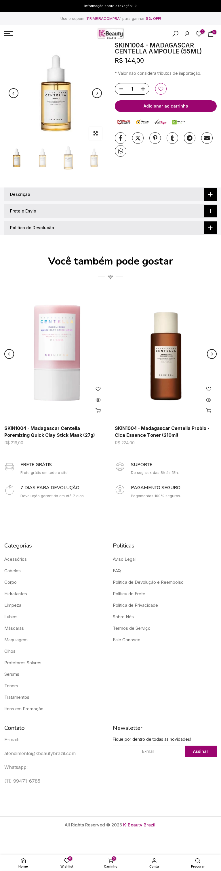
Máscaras (14, 628)
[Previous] (13, 93)
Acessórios (15, 559)
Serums (11, 674)
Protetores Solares (22, 662)
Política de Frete (129, 593)
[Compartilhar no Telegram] (189, 138)
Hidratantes (15, 593)
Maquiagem (16, 639)
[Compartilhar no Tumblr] (172, 138)
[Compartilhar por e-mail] (207, 138)
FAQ (117, 570)
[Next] (97, 93)
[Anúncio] (110, 6)
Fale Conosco (126, 639)
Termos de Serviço (131, 628)
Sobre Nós (123, 616)
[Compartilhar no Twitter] (138, 138)
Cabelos (12, 570)
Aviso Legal (124, 559)
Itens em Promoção (23, 708)
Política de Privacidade (135, 605)
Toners (11, 685)
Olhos (10, 651)
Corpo (10, 582)
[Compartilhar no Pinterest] (155, 138)
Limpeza (12, 605)
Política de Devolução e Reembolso (148, 582)
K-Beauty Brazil (139, 825)
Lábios (11, 616)
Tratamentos (16, 697)
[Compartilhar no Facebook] (120, 138)
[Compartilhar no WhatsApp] (120, 151)
